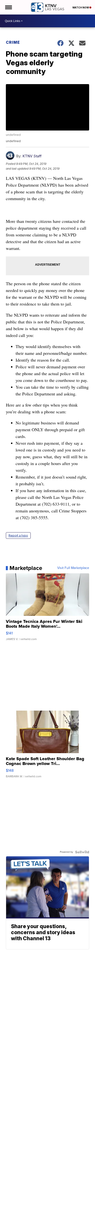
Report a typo (18, 535)
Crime (13, 42)
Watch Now (80, 7)
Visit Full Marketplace (73, 568)
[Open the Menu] (8, 7)
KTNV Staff (32, 156)
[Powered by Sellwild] (82, 852)
